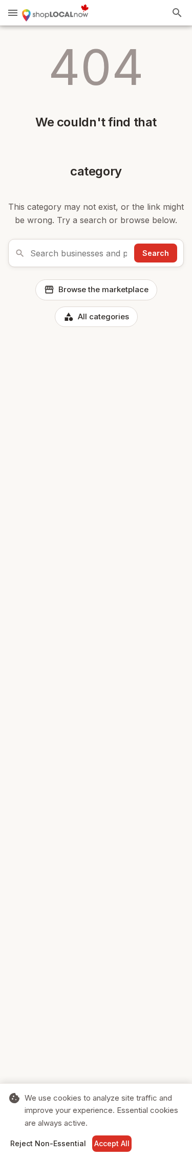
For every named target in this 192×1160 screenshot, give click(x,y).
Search (155, 253)
